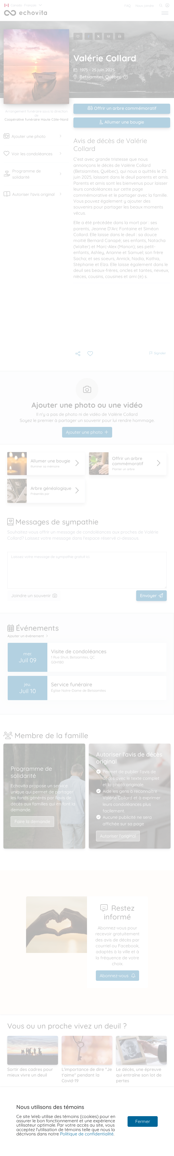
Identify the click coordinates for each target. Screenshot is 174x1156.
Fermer (142, 1121)
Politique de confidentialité (87, 1134)
